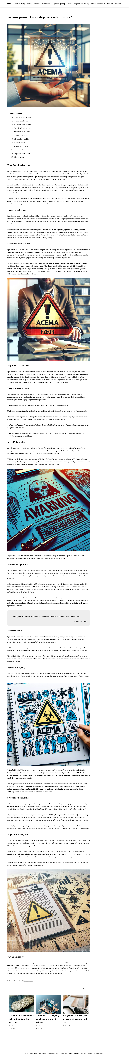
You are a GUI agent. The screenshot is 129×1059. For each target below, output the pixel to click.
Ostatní (69, 4)
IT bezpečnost (46, 4)
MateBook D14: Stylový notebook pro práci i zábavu (47, 1019)
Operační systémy (59, 4)
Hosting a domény (33, 4)
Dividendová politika (21, 139)
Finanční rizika (19, 143)
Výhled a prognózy (21, 146)
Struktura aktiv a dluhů (22, 124)
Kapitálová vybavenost (22, 128)
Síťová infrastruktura (98, 4)
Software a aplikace (114, 4)
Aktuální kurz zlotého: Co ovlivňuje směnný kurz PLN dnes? (21, 1019)
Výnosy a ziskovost (21, 121)
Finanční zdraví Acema (22, 117)
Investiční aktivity (20, 135)
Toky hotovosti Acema (22, 132)
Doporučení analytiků (22, 154)
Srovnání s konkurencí (22, 150)
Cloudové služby (19, 4)
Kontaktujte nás (28, 981)
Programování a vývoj (81, 4)
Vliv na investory (20, 157)
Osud (9, 4)
